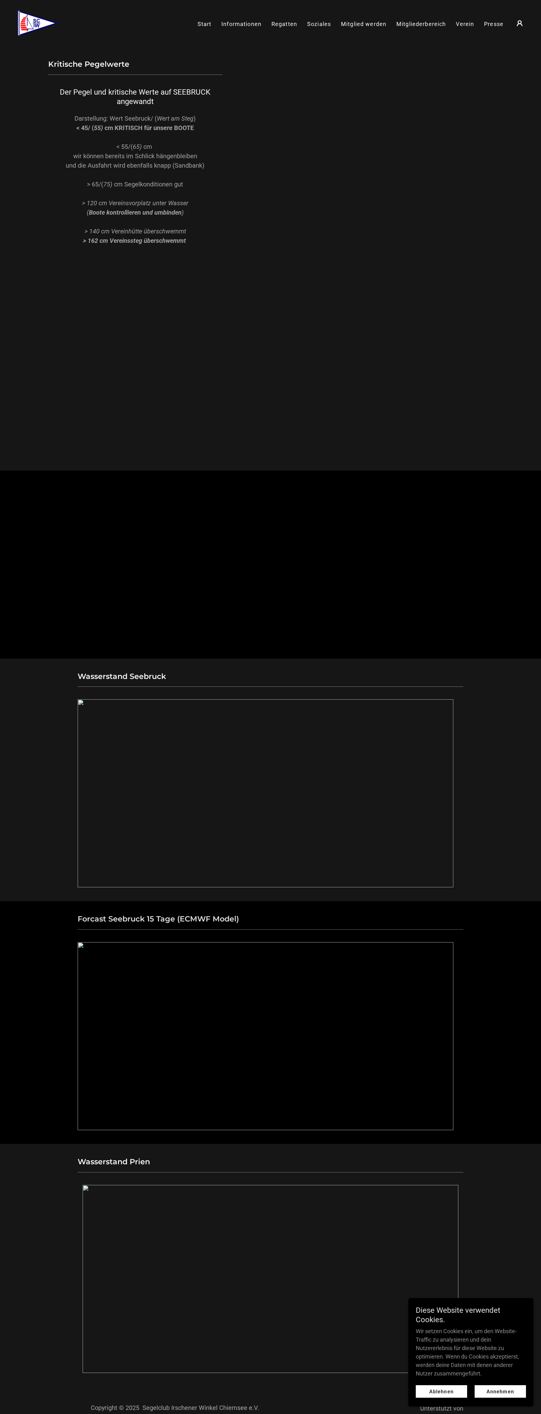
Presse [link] (493, 24)
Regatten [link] (284, 24)
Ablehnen (441, 1392)
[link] (37, 22)
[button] (519, 23)
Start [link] (205, 24)
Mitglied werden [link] (363, 24)
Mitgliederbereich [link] (421, 24)
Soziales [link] (319, 24)
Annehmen (500, 1392)
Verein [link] (465, 24)
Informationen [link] (241, 24)
